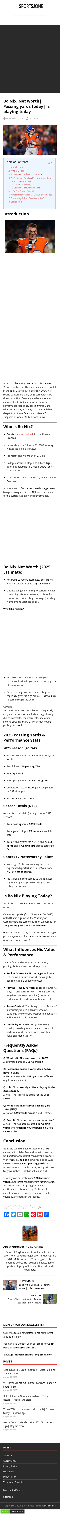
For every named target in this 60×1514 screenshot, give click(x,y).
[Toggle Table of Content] (48, 163)
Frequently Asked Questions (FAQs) (28, 198)
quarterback (26, 434)
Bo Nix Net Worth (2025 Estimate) (27, 174)
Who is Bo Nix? (18, 170)
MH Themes (50, 1505)
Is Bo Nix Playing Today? (22, 191)
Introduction (17, 167)
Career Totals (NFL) (22, 184)
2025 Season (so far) (23, 181)
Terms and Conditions (14, 1482)
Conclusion (16, 201)
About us (7, 1455)
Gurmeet (33, 118)
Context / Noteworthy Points (27, 187)
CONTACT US (9, 1460)
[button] (55, 27)
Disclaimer (8, 1471)
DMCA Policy (9, 1476)
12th (27, 390)
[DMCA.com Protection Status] (12, 1511)
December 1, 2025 (15, 118)
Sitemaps (8, 1496)
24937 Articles (35, 1246)
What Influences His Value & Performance (31, 194)
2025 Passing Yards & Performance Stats (31, 178)
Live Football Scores (13, 1489)
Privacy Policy (10, 1466)
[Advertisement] (30, 63)
